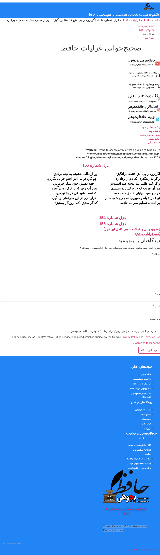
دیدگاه (156, 254)
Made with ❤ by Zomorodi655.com (142, 550)
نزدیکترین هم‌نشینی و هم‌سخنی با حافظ (126, 511)
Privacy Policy (130, 336)
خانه (157, 20)
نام (157, 293)
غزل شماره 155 (96, 165)
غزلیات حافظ (131, 20)
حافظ (147, 20)
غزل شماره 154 (112, 217)
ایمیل (156, 306)
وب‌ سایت (155, 318)
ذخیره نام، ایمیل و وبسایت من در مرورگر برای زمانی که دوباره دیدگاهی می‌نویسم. (114, 331)
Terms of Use (152, 336)
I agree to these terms (147, 342)
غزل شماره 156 (112, 223)
